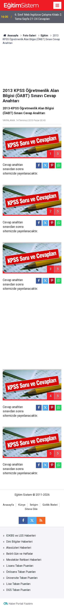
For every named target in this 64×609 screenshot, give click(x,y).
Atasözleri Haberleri (18, 547)
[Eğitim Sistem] (21, 5)
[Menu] (57, 5)
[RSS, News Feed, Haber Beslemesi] (40, 520)
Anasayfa (12, 35)
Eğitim (44, 35)
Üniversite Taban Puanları (22, 578)
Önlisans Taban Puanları (21, 571)
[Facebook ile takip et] (23, 520)
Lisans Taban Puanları (19, 565)
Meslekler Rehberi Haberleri (23, 559)
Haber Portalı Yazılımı (21, 603)
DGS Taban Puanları (18, 590)
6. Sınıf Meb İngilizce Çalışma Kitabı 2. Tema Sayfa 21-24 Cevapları (38, 17)
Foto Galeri (29, 35)
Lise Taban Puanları (18, 584)
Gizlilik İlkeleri (50, 504)
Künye (21, 504)
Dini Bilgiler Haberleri (19, 541)
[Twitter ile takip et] (32, 520)
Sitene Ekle (31, 509)
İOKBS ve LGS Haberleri (21, 535)
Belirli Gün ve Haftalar (19, 553)
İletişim (34, 504)
